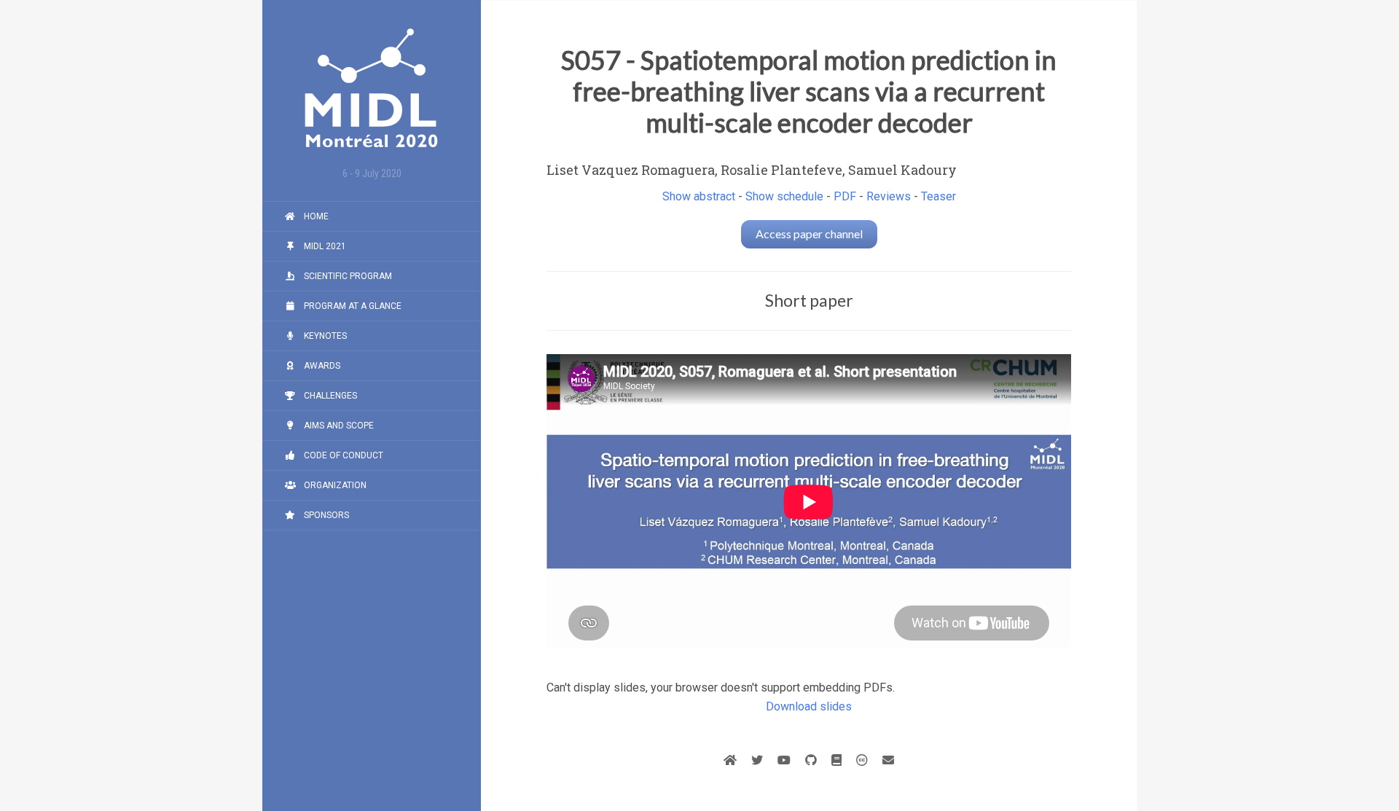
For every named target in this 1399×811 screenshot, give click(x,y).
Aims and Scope (338, 425)
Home (315, 216)
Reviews (888, 196)
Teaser (938, 196)
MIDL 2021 (324, 246)
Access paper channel (809, 233)
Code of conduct (342, 455)
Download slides (809, 706)
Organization (334, 485)
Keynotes (324, 336)
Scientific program (347, 276)
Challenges (329, 396)
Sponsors (325, 515)
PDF (845, 196)
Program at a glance (351, 306)
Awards (321, 366)
